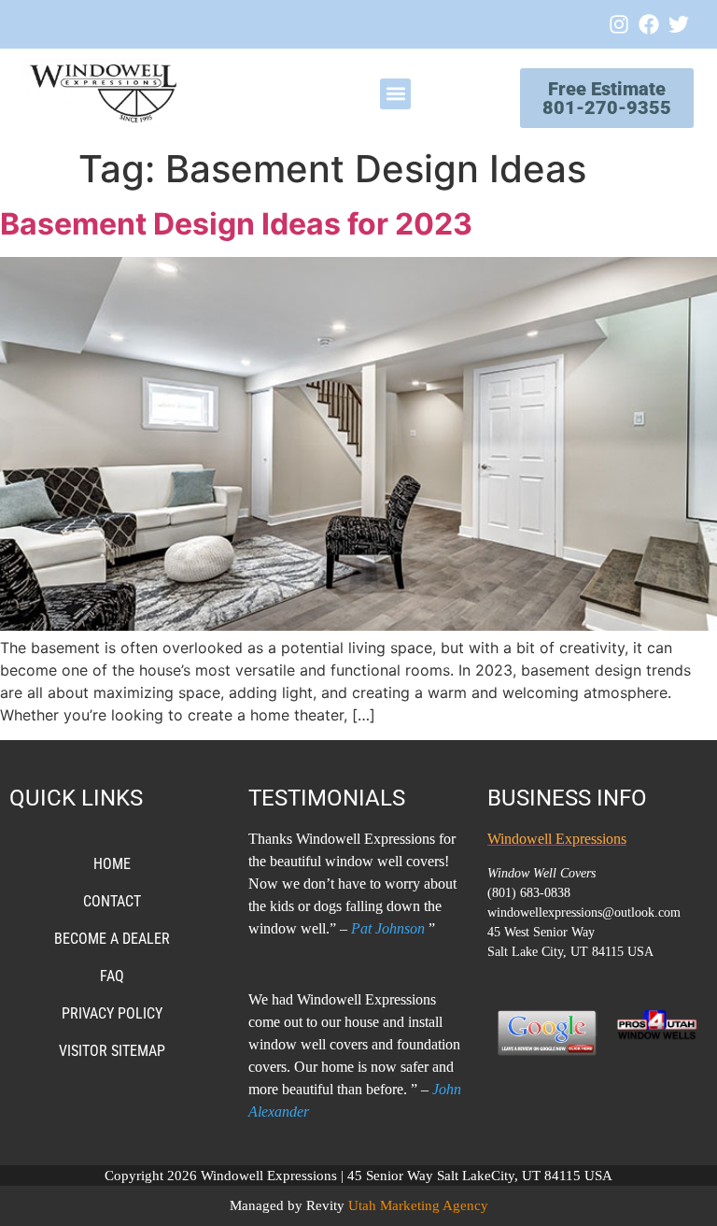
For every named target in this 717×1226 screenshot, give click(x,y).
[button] (395, 93)
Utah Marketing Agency (418, 1205)
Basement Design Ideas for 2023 (236, 224)
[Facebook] (649, 24)
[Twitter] (678, 24)
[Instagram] (619, 24)
